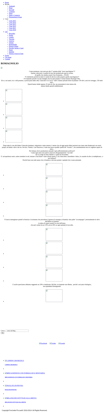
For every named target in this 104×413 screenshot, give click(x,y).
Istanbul (11, 52)
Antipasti (12, 6)
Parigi (11, 50)
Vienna (11, 43)
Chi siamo (8, 57)
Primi (10, 8)
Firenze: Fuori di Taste (16, 53)
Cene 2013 (12, 24)
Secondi (11, 10)
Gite (6, 32)
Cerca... (3, 331)
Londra (11, 37)
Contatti (7, 59)
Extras (7, 55)
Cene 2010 (12, 30)
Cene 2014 (12, 22)
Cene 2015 (12, 21)
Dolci (10, 13)
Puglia (11, 35)
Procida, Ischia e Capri (16, 48)
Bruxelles (12, 33)
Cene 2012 (12, 26)
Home (7, 2)
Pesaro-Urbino (13, 46)
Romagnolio (13, 44)
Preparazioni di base (15, 17)
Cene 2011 (12, 28)
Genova (11, 41)
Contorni (12, 11)
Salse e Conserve (14, 15)
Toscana (11, 39)
